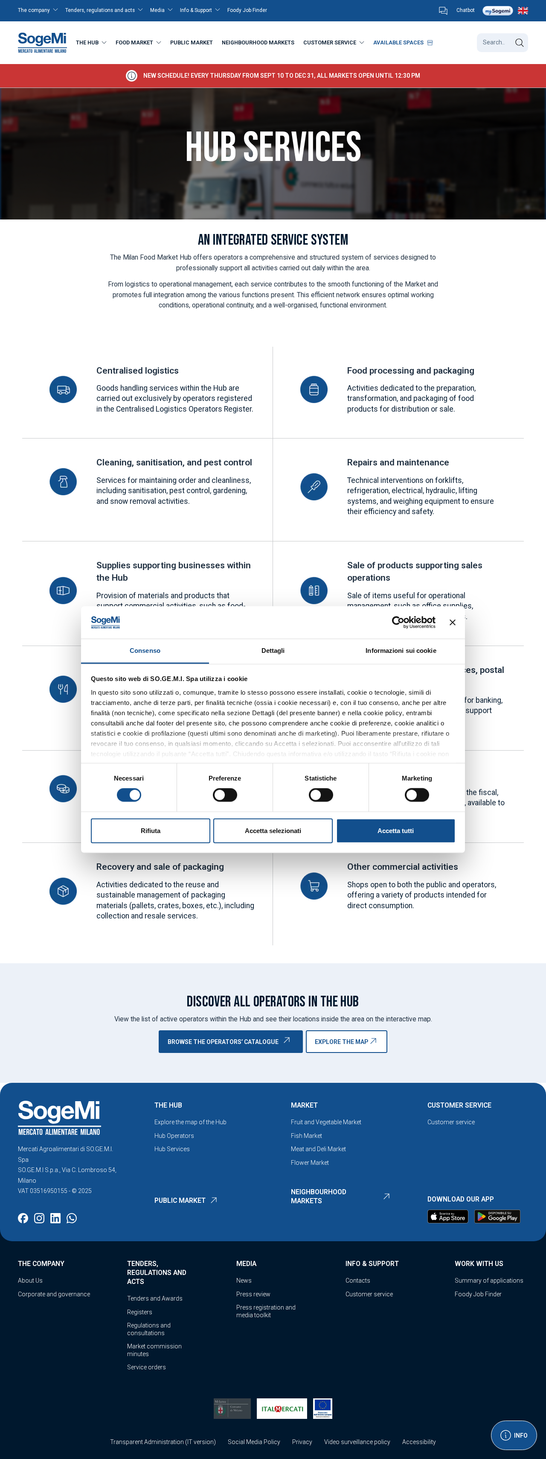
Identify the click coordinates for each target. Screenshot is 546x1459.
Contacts (358, 1280)
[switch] (225, 795)
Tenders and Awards (155, 1298)
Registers (139, 1312)
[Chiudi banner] (453, 623)
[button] (40, 10)
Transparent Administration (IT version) (163, 1442)
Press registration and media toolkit (266, 1311)
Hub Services (172, 1149)
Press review (253, 1294)
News (244, 1280)
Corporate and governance (54, 1294)
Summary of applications (489, 1280)
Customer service (451, 1122)
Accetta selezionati (273, 830)
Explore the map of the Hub (190, 1122)
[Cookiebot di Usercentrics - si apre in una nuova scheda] (398, 622)
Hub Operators (174, 1135)
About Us (30, 1280)
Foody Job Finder (478, 1294)
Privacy (302, 1442)
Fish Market (306, 1135)
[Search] (519, 42)
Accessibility (419, 1442)
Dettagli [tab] (273, 650)
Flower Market (310, 1162)
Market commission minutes (154, 1350)
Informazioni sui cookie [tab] (401, 650)
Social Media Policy (254, 1442)
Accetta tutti (396, 830)
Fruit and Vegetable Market (326, 1122)
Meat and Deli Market (318, 1149)
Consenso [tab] (145, 650)
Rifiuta (150, 830)
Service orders (146, 1367)
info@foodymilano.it (65, 1180)
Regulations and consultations (149, 1329)
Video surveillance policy (357, 1442)
